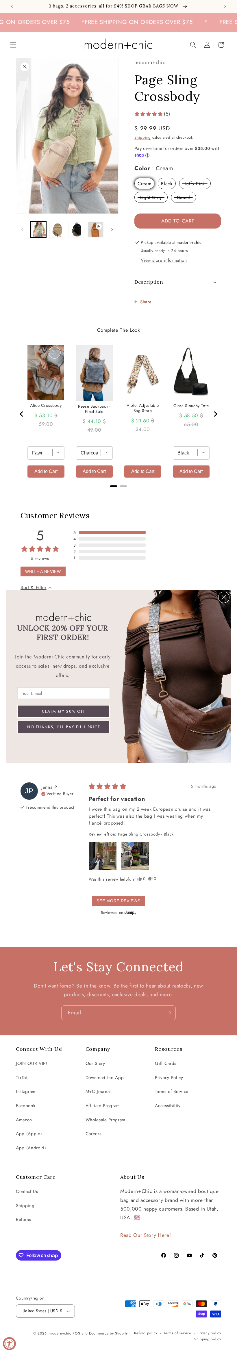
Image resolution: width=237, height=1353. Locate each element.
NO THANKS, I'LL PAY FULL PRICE (63, 727)
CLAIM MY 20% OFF (64, 711)
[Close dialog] (224, 597)
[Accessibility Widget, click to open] (9, 1343)
